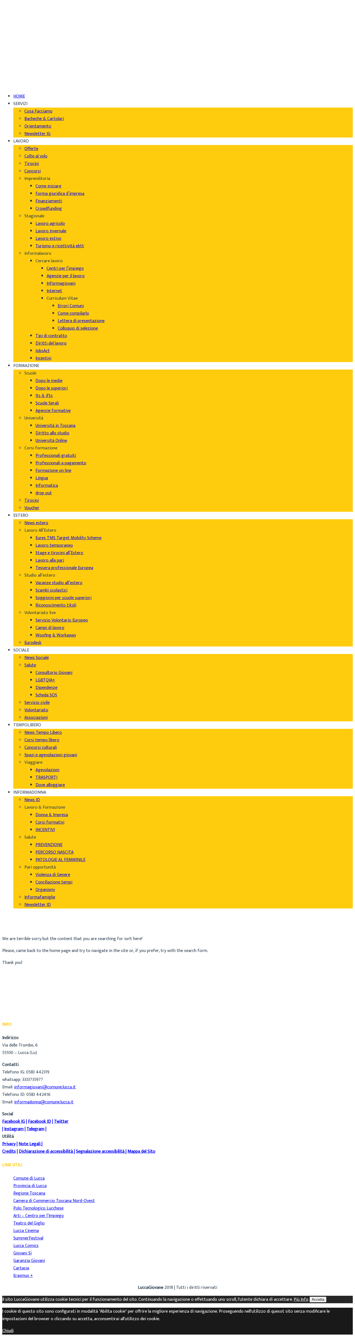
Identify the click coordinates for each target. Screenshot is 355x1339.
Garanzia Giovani (29, 1260)
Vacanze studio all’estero (59, 583)
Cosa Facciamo (38, 111)
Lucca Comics (26, 1245)
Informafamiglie (39, 897)
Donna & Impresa (52, 815)
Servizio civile (37, 702)
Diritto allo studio (52, 433)
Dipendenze (46, 687)
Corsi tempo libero (41, 740)
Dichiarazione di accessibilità (46, 1151)
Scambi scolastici (51, 590)
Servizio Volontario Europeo (62, 620)
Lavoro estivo (48, 238)
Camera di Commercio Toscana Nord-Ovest (54, 1201)
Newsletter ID (37, 904)
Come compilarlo (73, 313)
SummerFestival (28, 1238)
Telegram (35, 1129)
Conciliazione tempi (54, 882)
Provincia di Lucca (30, 1186)
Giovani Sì (22, 1253)
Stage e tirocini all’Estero (59, 553)
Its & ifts (44, 395)
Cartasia (21, 1268)
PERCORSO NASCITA (54, 852)
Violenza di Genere (53, 875)
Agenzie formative (53, 410)
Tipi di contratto (51, 336)
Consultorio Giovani (54, 672)
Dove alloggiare (50, 785)
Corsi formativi (50, 822)
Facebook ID (39, 1121)
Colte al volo (35, 156)
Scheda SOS (46, 695)
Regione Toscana (29, 1193)
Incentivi (43, 358)
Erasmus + (23, 1275)
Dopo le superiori (52, 388)
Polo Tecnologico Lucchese (38, 1208)
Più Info (301, 1299)
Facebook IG (13, 1121)
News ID (32, 800)
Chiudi (8, 1331)
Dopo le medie (49, 381)
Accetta (318, 1299)
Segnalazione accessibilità (100, 1151)
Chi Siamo (22, 8)
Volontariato (36, 710)
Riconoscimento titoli (56, 605)
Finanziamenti (49, 201)
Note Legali (29, 1144)
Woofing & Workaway (56, 635)
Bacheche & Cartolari (44, 119)
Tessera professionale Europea (64, 568)
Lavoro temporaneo (54, 545)
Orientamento (37, 126)
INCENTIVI (45, 830)
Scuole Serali (47, 403)
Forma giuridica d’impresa (60, 193)
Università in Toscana (55, 425)
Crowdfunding (49, 208)
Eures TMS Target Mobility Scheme (69, 538)
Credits (9, 1151)
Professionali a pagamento (61, 463)
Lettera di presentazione (81, 321)
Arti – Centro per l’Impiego (38, 1216)
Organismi (45, 889)
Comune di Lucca (29, 1178)
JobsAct (43, 351)
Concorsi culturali (40, 747)
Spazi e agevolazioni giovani (50, 755)
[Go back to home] (17, 77)
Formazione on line (53, 470)
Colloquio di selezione (78, 328)
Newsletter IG (37, 134)
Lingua (42, 478)
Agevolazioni (47, 770)
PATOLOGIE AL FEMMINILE (60, 860)
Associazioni (36, 717)
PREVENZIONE (49, 845)
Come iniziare (48, 186)
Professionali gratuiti (56, 455)
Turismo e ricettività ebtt (60, 246)
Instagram (14, 1129)
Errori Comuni (71, 306)
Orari (18, 23)
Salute (30, 665)
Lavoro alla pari (50, 560)
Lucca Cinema (26, 1230)
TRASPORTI (46, 777)
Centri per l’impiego (65, 268)
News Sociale (36, 657)
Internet (54, 291)
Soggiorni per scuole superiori (64, 598)
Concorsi (32, 171)
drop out (44, 493)
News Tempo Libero (43, 732)
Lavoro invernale (51, 231)
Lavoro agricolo (50, 223)
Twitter (61, 1121)
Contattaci (23, 30)
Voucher (31, 508)
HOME (19, 96)
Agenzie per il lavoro (66, 276)
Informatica (47, 485)
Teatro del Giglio (29, 1223)
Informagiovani (61, 283)
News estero (36, 523)
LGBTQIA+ (45, 680)
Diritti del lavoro (51, 343)
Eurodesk (32, 642)
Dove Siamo (24, 15)
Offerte (31, 148)
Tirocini (31, 163)
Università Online (51, 440)
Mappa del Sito (141, 1151)
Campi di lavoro (50, 628)
